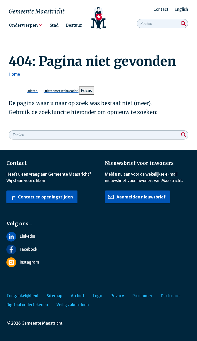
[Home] (98, 18)
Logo (97, 295)
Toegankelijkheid (22, 295)
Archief (77, 295)
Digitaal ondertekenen (27, 304)
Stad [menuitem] (54, 25)
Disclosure (170, 295)
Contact (161, 9)
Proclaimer (142, 295)
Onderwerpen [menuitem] (23, 25)
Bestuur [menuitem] (74, 25)
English (181, 9)
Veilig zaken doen (72, 304)
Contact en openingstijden (45, 196)
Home (14, 74)
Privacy (117, 295)
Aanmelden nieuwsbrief (140, 196)
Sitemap (54, 295)
